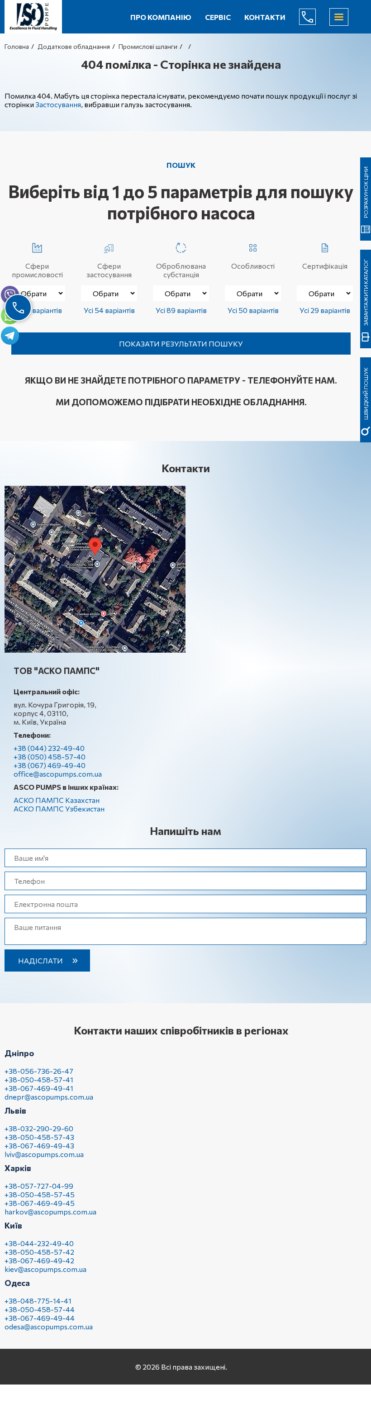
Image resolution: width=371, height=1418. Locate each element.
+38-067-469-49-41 (39, 1088)
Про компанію (160, 17)
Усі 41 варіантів (37, 310)
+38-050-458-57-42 (39, 1251)
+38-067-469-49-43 (39, 1145)
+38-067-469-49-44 (40, 1318)
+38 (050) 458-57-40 (50, 756)
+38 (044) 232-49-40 (49, 748)
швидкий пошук (365, 393)
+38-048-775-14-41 (38, 1300)
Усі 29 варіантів (325, 310)
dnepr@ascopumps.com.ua (49, 1096)
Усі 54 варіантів (109, 310)
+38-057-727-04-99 (39, 1185)
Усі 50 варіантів (253, 310)
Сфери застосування (109, 270)
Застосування (58, 104)
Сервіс (218, 17)
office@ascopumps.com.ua (58, 773)
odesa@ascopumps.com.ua (49, 1326)
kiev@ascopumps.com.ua (45, 1269)
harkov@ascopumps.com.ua (50, 1211)
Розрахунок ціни (365, 192)
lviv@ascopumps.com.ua (44, 1154)
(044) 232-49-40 (314, 16)
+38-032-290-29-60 (39, 1128)
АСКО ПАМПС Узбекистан (59, 808)
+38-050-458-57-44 (40, 1309)
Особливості (253, 265)
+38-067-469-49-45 (40, 1203)
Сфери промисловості (37, 270)
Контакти (264, 17)
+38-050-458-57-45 (40, 1194)
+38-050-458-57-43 (39, 1137)
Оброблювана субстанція (181, 270)
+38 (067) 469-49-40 (50, 765)
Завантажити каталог (365, 292)
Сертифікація (324, 265)
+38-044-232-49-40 (39, 1243)
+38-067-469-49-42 (39, 1260)
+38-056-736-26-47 (39, 1071)
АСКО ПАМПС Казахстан (57, 800)
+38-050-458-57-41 (39, 1079)
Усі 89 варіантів (181, 310)
